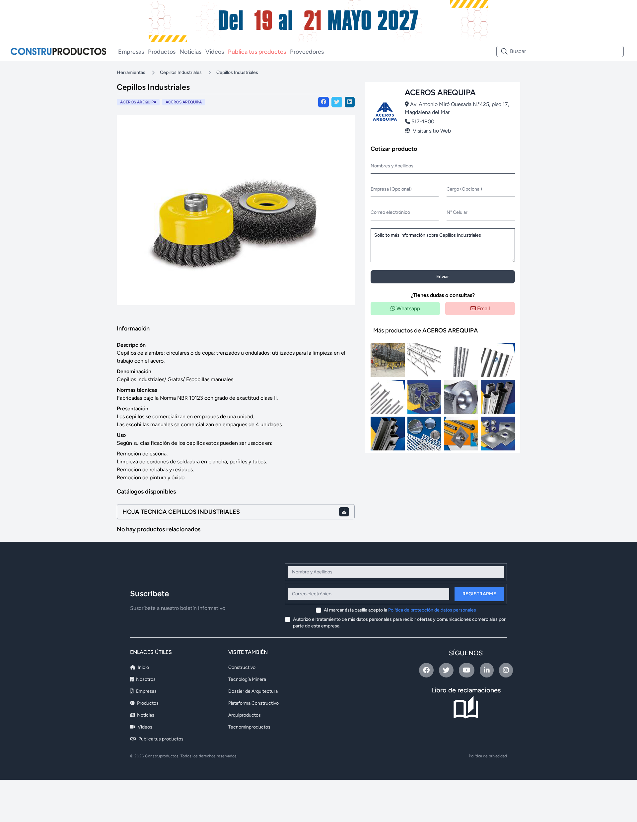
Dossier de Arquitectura (253, 691)
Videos (214, 51)
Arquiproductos (244, 715)
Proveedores (307, 51)
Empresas (131, 51)
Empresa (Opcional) (391, 189)
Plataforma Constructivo (253, 703)
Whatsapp (407, 308)
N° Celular (457, 212)
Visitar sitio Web (432, 131)
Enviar (442, 276)
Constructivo (241, 667)
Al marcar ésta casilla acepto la (400, 610)
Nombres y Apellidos (392, 166)
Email (483, 308)
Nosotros (145, 679)
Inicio (143, 667)
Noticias (190, 51)
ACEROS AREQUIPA (184, 102)
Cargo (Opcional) (464, 189)
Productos (162, 51)
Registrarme (479, 594)
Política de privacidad (488, 756)
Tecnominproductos (249, 727)
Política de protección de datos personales (432, 610)
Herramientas (131, 72)
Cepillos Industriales (181, 72)
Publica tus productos (257, 51)
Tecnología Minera (247, 679)
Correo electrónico (390, 212)
